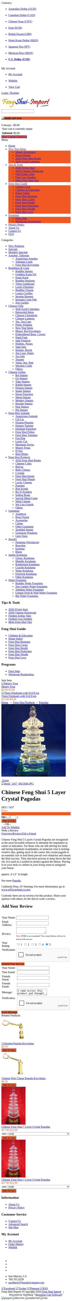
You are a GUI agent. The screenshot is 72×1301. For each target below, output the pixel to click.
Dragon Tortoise (24, 425)
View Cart (14, 86)
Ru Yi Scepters (23, 491)
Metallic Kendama (25, 561)
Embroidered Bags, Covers (30, 334)
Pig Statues (21, 409)
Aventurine (21, 520)
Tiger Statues (22, 381)
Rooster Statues (24, 403)
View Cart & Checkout (14, 136)
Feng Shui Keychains (27, 264)
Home (11, 145)
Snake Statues (23, 391)
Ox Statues (21, 378)
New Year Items (17, 148)
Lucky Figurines (24, 286)
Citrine (19, 523)
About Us (13, 227)
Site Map (13, 1227)
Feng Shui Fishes (24, 432)
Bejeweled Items (24, 312)
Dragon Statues (23, 387)
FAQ (11, 234)
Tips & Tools (15, 164)
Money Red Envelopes (28, 331)
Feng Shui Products (19, 457)
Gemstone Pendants (26, 532)
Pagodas (20, 485)
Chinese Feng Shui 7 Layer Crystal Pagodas (25, 1126)
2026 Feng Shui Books (28, 158)
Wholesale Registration (28, 221)
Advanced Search (18, 1224)
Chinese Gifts (15, 305)
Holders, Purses (24, 343)
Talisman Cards (24, 261)
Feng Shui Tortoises (26, 435)
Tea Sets (20, 356)
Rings (18, 551)
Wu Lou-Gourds (24, 504)
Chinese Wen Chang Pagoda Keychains (23, 1078)
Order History (16, 1244)
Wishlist (12, 80)
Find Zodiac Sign (25, 174)
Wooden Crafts (23, 365)
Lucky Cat (21, 441)
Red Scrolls (21, 488)
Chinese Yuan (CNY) (20, 21)
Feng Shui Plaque (25, 479)
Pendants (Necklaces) (27, 542)
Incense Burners (24, 296)
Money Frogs (22, 447)
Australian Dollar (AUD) (22, 8)
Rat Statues (21, 375)
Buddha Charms (24, 290)
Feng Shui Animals (19, 413)
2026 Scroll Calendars (27, 161)
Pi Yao (19, 450)
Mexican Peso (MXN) (20, 52)
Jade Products (23, 340)
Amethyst (20, 513)
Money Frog (8, 686)
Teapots (19, 359)
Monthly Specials (18, 252)
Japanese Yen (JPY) (19, 46)
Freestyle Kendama (26, 573)
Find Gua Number (25, 177)
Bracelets (20, 545)
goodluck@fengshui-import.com (26, 1282)
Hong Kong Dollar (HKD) (23, 40)
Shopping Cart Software (48, 1294)
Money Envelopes (25, 152)
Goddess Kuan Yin (25, 274)
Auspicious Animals (26, 416)
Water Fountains (17, 580)
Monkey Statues (24, 400)
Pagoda (16, 880)
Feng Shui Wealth (25, 208)
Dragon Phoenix (24, 422)
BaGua (19, 466)
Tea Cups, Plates (24, 353)
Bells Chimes (22, 469)
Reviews (17, 833)
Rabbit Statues (23, 384)
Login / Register (10, 92)
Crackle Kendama (25, 567)
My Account (15, 74)
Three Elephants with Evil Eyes (18, 696)
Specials (12, 249)
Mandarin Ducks (24, 444)
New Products (16, 246)
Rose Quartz (22, 517)
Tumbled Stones (24, 529)
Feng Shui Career (25, 199)
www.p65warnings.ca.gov (16, 889)
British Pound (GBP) (20, 34)
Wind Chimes (22, 501)
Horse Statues (23, 155)
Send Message (9, 1012)
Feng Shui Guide (17, 183)
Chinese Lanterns (25, 318)
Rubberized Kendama (27, 564)
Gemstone (14, 510)
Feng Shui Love (24, 212)
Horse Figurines (24, 394)
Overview (6, 833)
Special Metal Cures (26, 498)
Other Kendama (24, 577)
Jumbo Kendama (17, 554)
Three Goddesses (24, 283)
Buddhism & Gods (18, 268)
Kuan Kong (21, 277)
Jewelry (12, 539)
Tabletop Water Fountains (29, 589)
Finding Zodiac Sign (19, 615)
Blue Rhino (21, 454)
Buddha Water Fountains (29, 583)
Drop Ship (21, 218)
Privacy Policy (16, 224)
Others (19, 368)
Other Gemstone (24, 526)
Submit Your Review (12, 963)
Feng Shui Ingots (24, 476)
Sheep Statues (23, 397)
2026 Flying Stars (25, 167)
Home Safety (22, 193)
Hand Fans (21, 337)
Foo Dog (20, 438)
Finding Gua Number (20, 618)
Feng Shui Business (26, 196)
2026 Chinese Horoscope (29, 171)
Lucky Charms (23, 482)
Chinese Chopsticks (26, 315)
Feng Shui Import (51, 1291)
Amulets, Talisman (18, 255)
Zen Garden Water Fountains (31, 586)
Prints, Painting (23, 324)
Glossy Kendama (24, 558)
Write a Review (10, 830)
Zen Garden (22, 302)
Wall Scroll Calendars (27, 309)
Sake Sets (20, 346)
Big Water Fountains (26, 595)
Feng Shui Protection (27, 205)
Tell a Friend (29, 833)
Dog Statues (22, 406)
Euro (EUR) (15, 27)
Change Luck (22, 186)
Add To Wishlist (10, 827)
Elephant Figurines (25, 428)
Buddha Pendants (25, 280)
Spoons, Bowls (23, 350)
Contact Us (14, 230)
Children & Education (27, 189)
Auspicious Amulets (26, 258)
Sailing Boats (22, 495)
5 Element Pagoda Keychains (17, 1043)
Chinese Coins (23, 463)
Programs (13, 215)
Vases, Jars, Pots (24, 362)
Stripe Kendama (24, 570)
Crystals (19, 472)
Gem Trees (21, 536)
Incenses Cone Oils (26, 299)
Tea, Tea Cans (23, 321)
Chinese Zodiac (17, 372)
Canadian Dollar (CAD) (21, 15)
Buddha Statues (24, 271)
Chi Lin (19, 419)
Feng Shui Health (25, 202)
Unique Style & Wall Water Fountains (36, 592)
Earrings (20, 548)
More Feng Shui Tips (27, 180)
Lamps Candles (24, 293)
